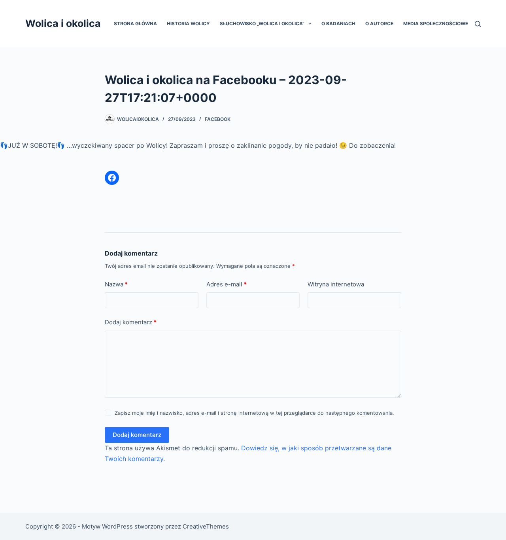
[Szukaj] (478, 24)
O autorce (379, 23)
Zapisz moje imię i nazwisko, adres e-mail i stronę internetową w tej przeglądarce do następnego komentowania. (254, 413)
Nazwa (116, 284)
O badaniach (338, 23)
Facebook (217, 119)
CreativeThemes (206, 526)
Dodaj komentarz (131, 322)
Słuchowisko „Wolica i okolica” (262, 23)
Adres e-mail (226, 284)
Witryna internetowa (336, 284)
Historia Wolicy (188, 23)
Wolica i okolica (63, 23)
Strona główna (135, 23)
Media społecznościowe (435, 23)
